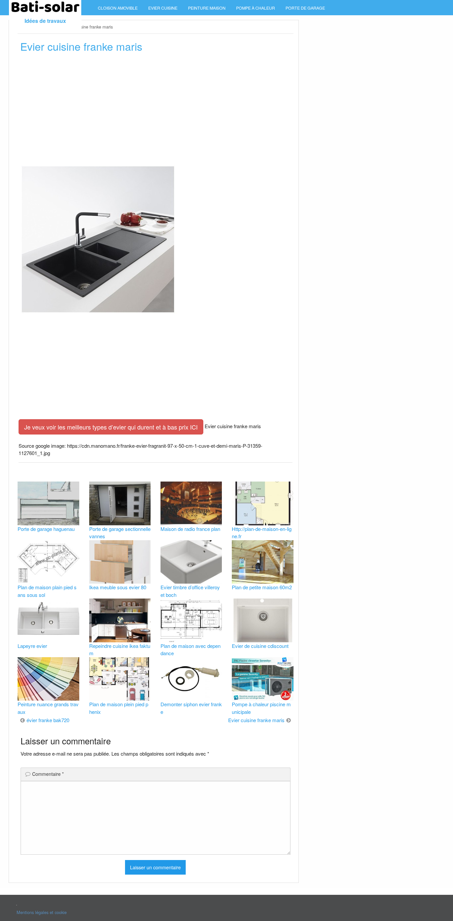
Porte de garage (305, 8)
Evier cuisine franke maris (256, 720)
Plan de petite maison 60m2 (262, 587)
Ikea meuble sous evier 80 (117, 587)
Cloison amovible (118, 8)
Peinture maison (207, 8)
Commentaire (48, 774)
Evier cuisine (162, 8)
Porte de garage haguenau (46, 528)
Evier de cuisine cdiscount (260, 645)
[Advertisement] (155, 108)
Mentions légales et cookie (42, 912)
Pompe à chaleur (255, 8)
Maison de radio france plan (190, 528)
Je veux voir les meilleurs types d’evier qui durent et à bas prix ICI (111, 427)
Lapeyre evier (32, 645)
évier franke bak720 (48, 720)
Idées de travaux (45, 21)
